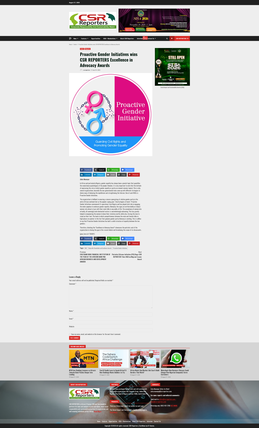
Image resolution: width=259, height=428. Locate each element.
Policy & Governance (150, 365)
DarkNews (142, 426)
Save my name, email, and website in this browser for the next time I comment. (96, 334)
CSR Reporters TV (182, 38)
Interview (141, 38)
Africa (133, 365)
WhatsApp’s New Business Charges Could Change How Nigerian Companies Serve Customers (175, 359)
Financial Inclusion (75, 363)
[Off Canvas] (70, 38)
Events (82, 49)
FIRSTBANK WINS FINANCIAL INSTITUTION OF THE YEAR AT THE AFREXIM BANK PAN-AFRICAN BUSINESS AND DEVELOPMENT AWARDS (95, 257)
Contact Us (150, 38)
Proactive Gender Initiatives (120, 248)
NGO (86, 248)
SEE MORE (174, 405)
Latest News (74, 365)
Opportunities (95, 38)
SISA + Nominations (109, 38)
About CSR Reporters (127, 38)
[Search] (167, 38)
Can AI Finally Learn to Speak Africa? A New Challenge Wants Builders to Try (114, 359)
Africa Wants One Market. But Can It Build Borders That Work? (144, 359)
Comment (72, 284)
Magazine (87, 49)
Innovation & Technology (88, 363)
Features (84, 38)
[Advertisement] (154, 20)
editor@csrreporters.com (167, 399)
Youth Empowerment (116, 365)
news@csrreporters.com (158, 402)
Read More (97, 411)
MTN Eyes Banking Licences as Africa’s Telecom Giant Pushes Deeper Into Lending (83, 359)
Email (71, 319)
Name (71, 311)
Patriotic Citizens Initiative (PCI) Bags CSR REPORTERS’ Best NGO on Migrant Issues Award (127, 255)
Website (71, 326)
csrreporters (86, 70)
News (75, 38)
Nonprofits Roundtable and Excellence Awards (100, 248)
